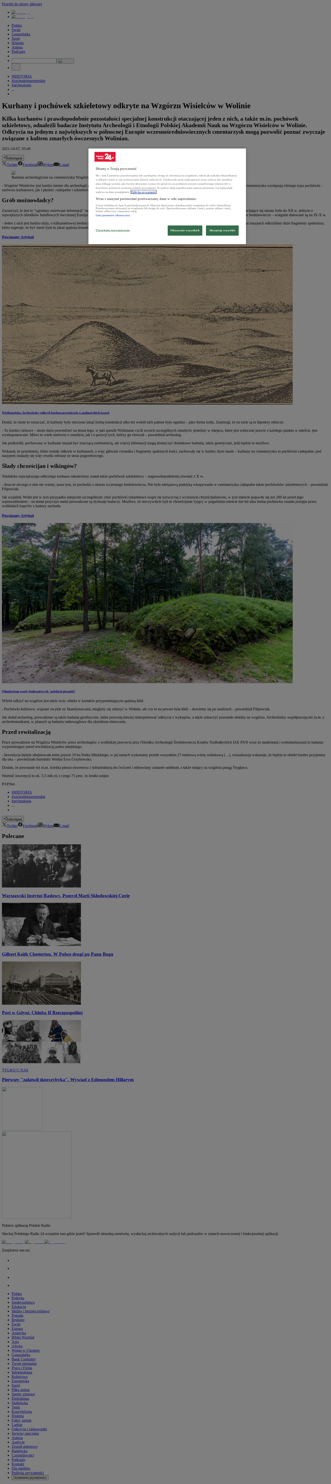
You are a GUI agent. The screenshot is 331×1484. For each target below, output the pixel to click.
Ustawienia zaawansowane (113, 230)
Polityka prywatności (143, 192)
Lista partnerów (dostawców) (113, 215)
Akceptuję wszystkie (222, 230)
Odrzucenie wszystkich (185, 230)
